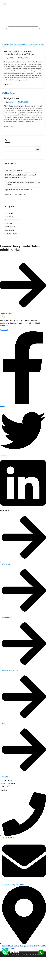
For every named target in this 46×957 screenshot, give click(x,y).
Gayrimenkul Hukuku (12, 220)
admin (10, 58)
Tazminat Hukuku (11, 233)
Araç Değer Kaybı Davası (13, 170)
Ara (6, 140)
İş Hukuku (8, 223)
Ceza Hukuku (9, 216)
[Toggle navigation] (43, 4)
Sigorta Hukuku (10, 230)
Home (11, 29)
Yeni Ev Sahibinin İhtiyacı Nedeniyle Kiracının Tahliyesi (20, 53)
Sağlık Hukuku (10, 227)
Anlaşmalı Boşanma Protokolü (15, 194)
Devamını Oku (8, 84)
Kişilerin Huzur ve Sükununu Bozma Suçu (19, 189)
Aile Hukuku (9, 213)
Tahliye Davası (12, 98)
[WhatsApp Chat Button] (5, 952)
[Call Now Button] (41, 952)
